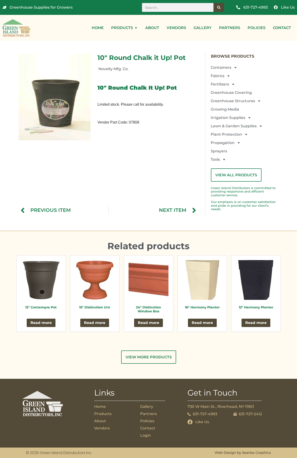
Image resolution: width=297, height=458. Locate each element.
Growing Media (225, 109)
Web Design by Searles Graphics (243, 452)
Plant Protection (226, 134)
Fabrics (217, 76)
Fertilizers (220, 84)
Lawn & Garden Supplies (234, 126)
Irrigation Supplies (228, 117)
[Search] (218, 7)
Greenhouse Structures (233, 101)
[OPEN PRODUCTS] (136, 28)
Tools (215, 159)
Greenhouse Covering (231, 92)
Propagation (223, 143)
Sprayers (219, 151)
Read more (41, 323)
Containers (221, 67)
